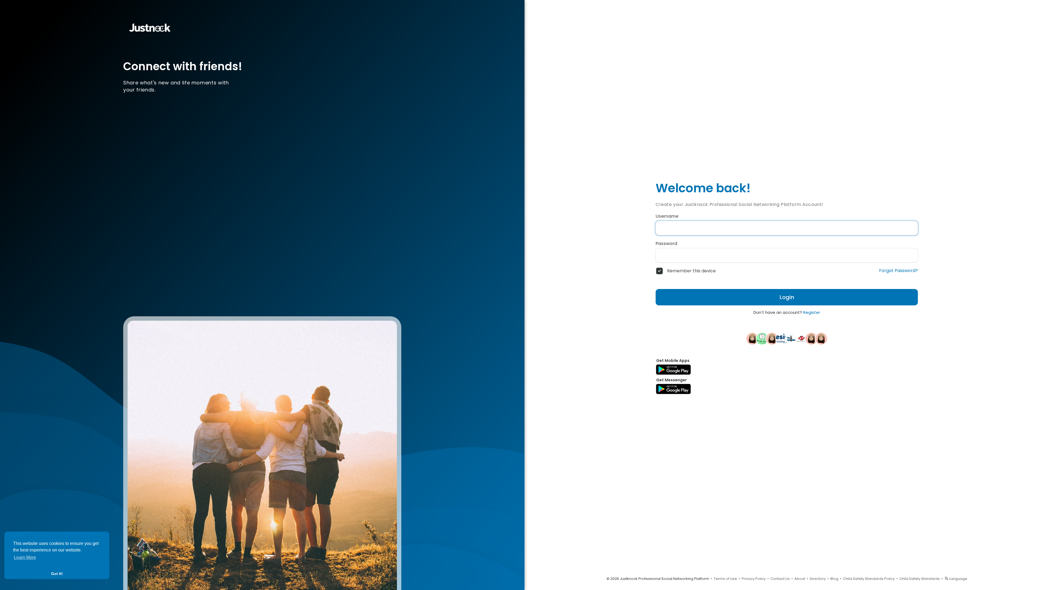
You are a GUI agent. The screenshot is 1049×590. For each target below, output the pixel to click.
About (799, 578)
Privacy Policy (754, 578)
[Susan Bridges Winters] (772, 338)
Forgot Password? (898, 271)
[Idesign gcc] (782, 338)
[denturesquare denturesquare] (762, 338)
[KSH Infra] (801, 338)
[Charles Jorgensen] (821, 338)
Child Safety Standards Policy (869, 578)
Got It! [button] (57, 573)
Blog (834, 578)
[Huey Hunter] (811, 338)
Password (666, 244)
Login (787, 297)
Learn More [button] (25, 557)
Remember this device (691, 271)
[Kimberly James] (752, 338)
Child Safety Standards (919, 578)
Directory (818, 578)
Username (667, 216)
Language (957, 578)
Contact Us (780, 578)
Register (811, 312)
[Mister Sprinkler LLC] (792, 338)
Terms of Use (725, 578)
